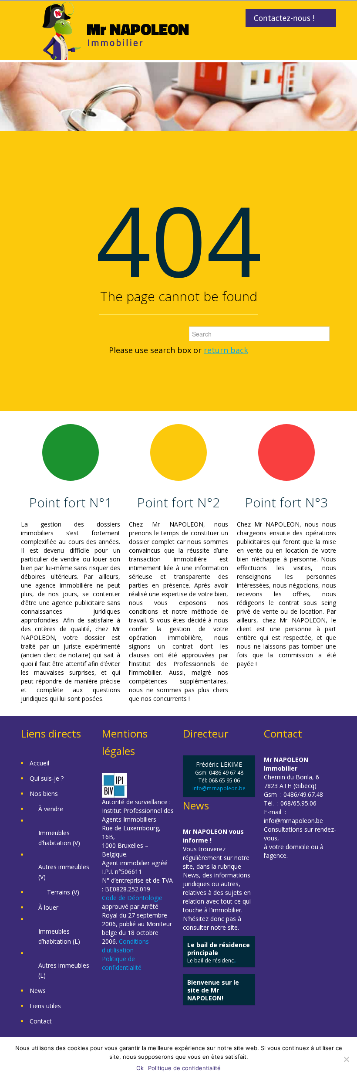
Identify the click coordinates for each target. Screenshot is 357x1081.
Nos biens (44, 793)
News (38, 990)
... (236, 960)
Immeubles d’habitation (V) (59, 838)
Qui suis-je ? (47, 778)
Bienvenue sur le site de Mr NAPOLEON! (213, 990)
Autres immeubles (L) (63, 970)
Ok (140, 1067)
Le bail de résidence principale (218, 949)
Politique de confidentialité (121, 963)
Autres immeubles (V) (63, 872)
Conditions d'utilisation (125, 945)
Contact (41, 1021)
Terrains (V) (63, 892)
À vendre (50, 809)
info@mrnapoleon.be (219, 788)
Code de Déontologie (132, 898)
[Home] (115, 30)
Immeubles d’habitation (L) (59, 936)
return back (226, 350)
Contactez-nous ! (284, 18)
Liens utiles (45, 1006)
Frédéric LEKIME (219, 764)
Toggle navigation (28, 21)
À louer (48, 907)
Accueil (39, 763)
